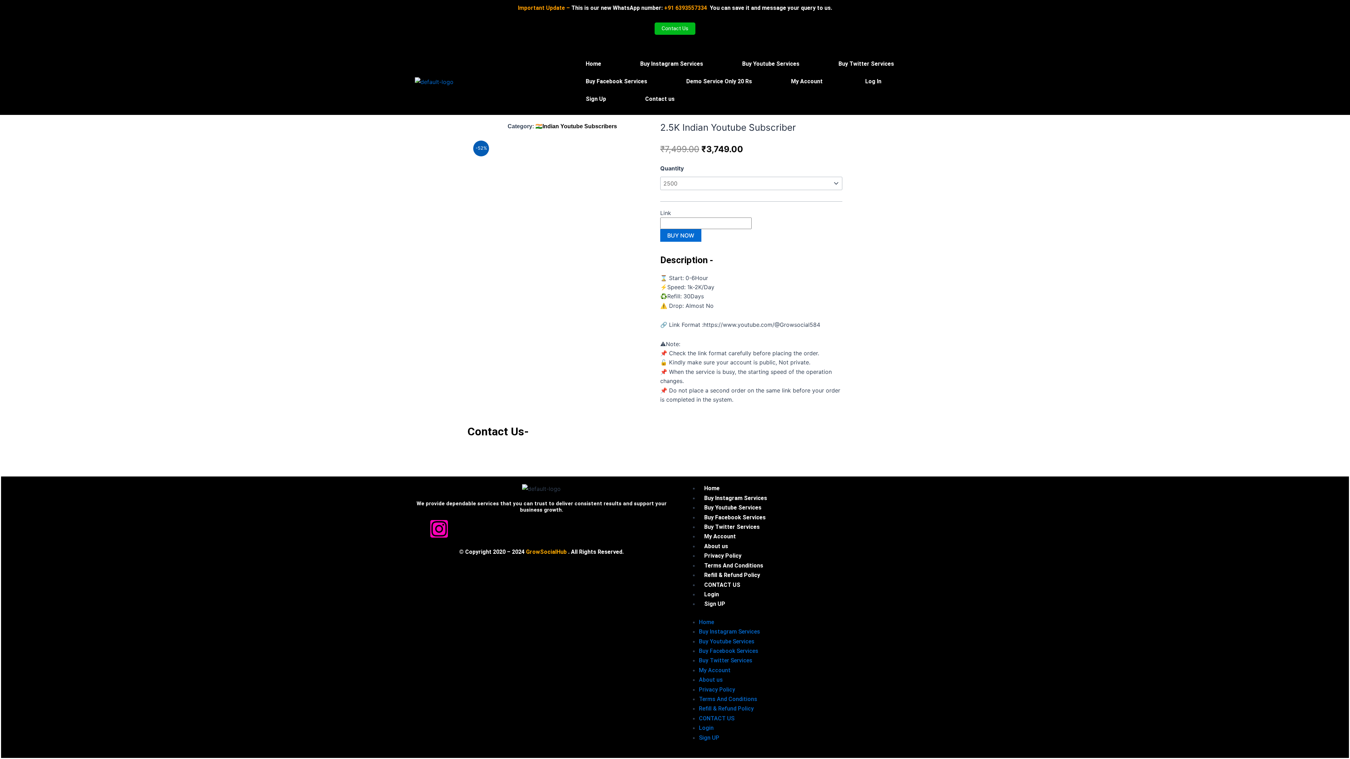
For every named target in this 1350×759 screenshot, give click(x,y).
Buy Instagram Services (671, 63)
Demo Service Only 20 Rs (719, 81)
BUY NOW (680, 235)
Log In (873, 81)
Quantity (672, 168)
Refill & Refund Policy (726, 708)
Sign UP (714, 604)
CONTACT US (716, 718)
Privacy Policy (717, 689)
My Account (807, 81)
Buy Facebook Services (616, 81)
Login (706, 728)
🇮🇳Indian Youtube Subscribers (576, 126)
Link (666, 212)
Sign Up (596, 99)
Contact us (660, 99)
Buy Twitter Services (866, 63)
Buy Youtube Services (770, 63)
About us (711, 679)
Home (593, 63)
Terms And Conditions (728, 699)
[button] (808, 81)
